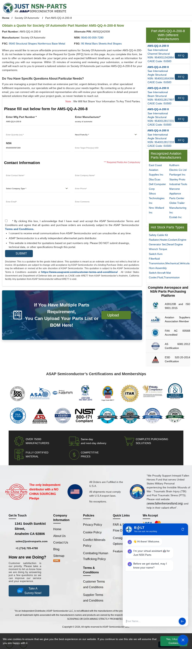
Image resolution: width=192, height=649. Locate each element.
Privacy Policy (92, 525)
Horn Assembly (157, 269)
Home (5, 18)
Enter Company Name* (87, 171)
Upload (114, 315)
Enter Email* (12, 197)
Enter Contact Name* (17, 171)
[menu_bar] (185, 7)
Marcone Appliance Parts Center (176, 185)
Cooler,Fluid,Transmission (164, 279)
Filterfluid (154, 260)
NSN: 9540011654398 (160, 77)
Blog (56, 550)
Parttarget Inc (177, 161)
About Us (59, 537)
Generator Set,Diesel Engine (165, 245)
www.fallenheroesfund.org (165, 504)
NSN (8, 143)
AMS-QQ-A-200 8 (157, 46)
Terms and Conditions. (18, 229)
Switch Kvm (156, 255)
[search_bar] (177, 7)
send (182, 621)
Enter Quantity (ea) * (17, 130)
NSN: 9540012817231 (160, 118)
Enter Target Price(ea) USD (90, 143)
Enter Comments (84, 197)
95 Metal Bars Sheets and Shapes (100, 44)
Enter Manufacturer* (87, 117)
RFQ (181, 55)
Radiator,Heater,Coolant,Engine (167, 241)
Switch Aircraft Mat (160, 274)
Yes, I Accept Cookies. (174, 641)
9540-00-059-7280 (92, 38)
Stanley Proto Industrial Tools (177, 171)
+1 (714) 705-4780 (27, 549)
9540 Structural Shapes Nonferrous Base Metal (36, 44)
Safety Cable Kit (158, 236)
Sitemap (60, 557)
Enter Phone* (82, 184)
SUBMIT (20, 253)
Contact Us (60, 543)
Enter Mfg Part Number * (20, 117)
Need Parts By (82, 130)
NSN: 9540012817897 (160, 98)
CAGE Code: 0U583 (159, 60)
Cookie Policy (92, 533)
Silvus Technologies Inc (156, 194)
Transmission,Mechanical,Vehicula (169, 264)
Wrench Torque (157, 250)
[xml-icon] (56, 562)
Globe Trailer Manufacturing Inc (178, 199)
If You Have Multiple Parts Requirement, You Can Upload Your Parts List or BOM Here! (62, 315)
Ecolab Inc (175, 209)
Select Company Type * (19, 184)
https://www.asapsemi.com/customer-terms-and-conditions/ (80, 272)
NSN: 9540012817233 (160, 139)
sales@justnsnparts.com (30, 542)
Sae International (158, 50)
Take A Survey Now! (33, 598)
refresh (183, 529)
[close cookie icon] (188, 641)
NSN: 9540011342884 (160, 57)
